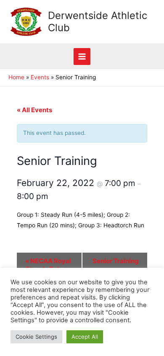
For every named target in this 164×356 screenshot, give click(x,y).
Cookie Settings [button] (36, 336)
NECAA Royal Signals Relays (48, 265)
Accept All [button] (84, 336)
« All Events (34, 110)
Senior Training (116, 265)
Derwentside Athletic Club (97, 21)
